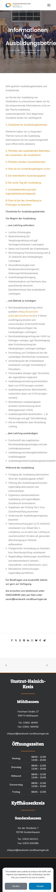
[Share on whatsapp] (32, 640)
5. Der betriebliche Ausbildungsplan (26, 175)
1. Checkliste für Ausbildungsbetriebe (26, 124)
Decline (16, 886)
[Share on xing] (40, 640)
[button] (49, 5)
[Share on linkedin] (28, 640)
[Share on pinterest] (24, 640)
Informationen (34, 50)
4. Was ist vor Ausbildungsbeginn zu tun (28, 168)
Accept (40, 886)
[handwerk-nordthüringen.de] (18, 5)
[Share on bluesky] (36, 640)
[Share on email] (44, 640)
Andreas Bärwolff (28, 53)
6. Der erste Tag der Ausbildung (23, 182)
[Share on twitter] (16, 640)
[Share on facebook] (12, 640)
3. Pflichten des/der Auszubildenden (25, 162)
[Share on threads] (20, 640)
